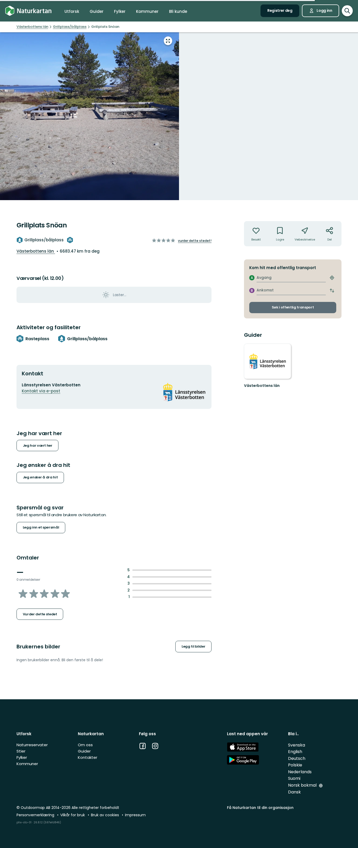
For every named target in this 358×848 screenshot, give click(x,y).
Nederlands (300, 772)
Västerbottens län (36, 251)
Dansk (294, 792)
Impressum (135, 815)
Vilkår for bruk (73, 815)
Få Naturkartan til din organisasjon (260, 807)
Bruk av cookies (105, 815)
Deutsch (296, 758)
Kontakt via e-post (41, 391)
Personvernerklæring (36, 815)
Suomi (294, 778)
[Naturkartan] (28, 11)
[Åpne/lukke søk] (347, 10)
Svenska (296, 745)
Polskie (295, 765)
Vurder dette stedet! (194, 240)
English (295, 752)
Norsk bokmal (303, 785)
